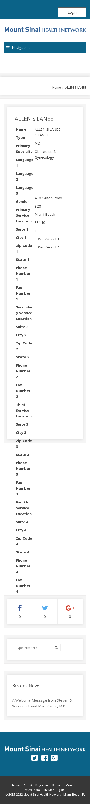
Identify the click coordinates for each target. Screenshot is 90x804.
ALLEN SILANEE (34, 119)
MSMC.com (32, 790)
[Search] (56, 647)
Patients (57, 785)
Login (72, 12)
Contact (71, 785)
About (28, 785)
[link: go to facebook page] (44, 758)
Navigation (21, 47)
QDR (61, 790)
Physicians (42, 785)
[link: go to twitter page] (34, 758)
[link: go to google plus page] (54, 758)
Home (56, 87)
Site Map (48, 790)
